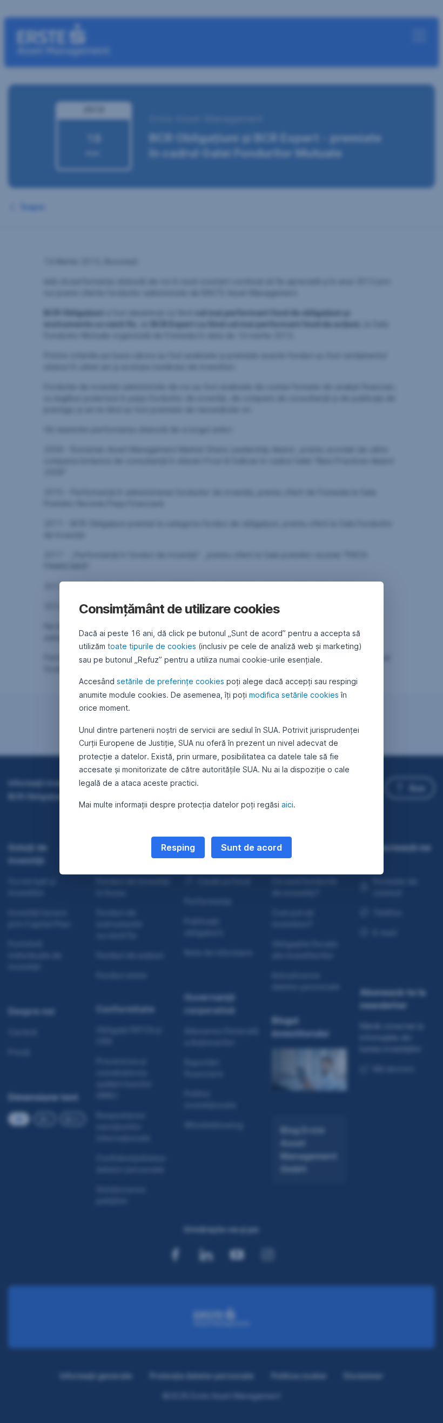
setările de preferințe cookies (170, 681)
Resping (178, 847)
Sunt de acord (251, 847)
